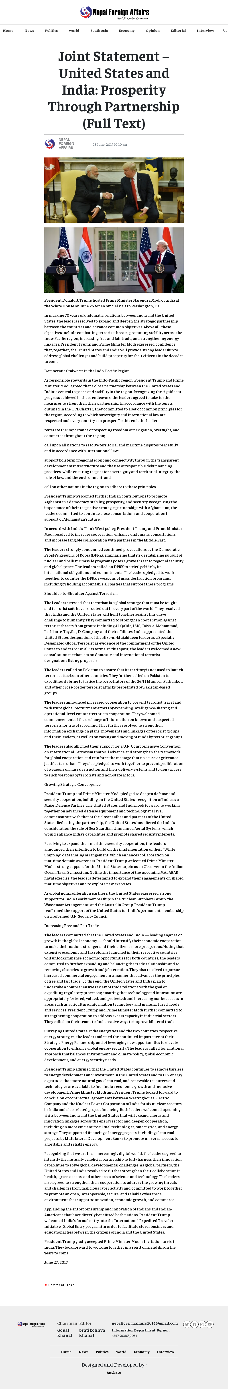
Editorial (178, 30)
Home (8, 30)
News (29, 30)
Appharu (114, 1372)
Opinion (153, 30)
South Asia (99, 30)
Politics (51, 30)
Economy (127, 30)
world (74, 30)
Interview (205, 30)
